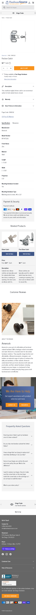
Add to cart (24, 68)
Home (3, 17)
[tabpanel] (18, 161)
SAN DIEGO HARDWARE (10, 596)
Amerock (4, 55)
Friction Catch (9, 17)
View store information (10, 79)
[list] (18, 36)
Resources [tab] (16, 123)
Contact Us (11, 405)
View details (9, 254)
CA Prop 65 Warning (8, 116)
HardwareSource (8, 611)
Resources (24, 405)
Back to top (18, 512)
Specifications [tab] (6, 123)
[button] (33, 3)
